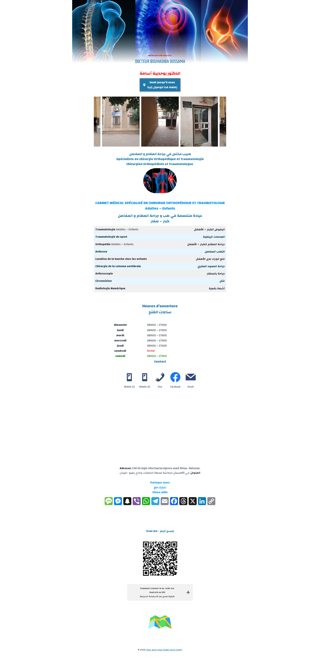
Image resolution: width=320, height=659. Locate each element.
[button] (121, 122)
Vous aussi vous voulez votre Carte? (164, 650)
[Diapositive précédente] (96, 122)
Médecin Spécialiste (160, 55)
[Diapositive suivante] (223, 122)
